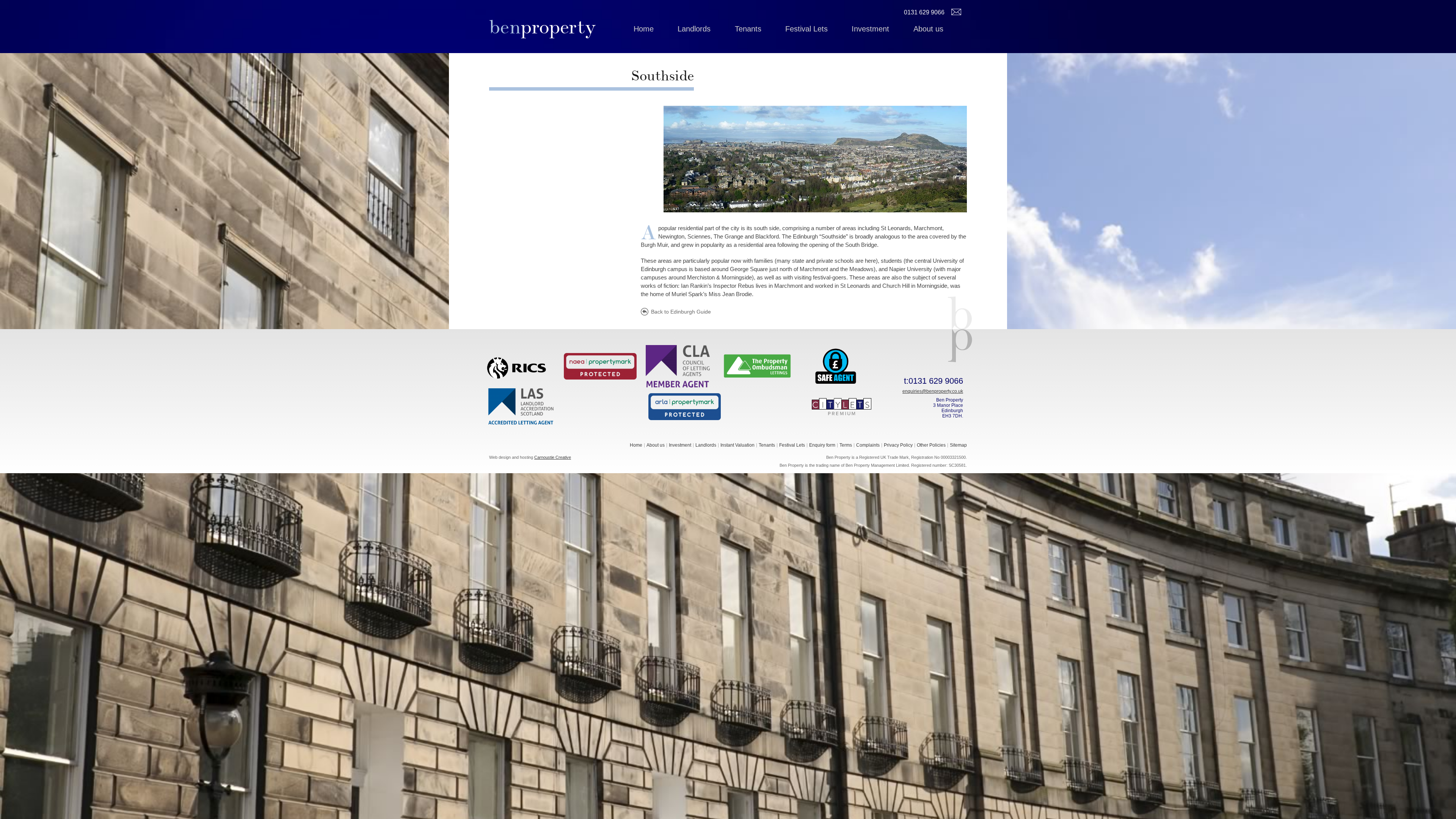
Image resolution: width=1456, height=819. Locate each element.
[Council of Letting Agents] (678, 366)
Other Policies (931, 445)
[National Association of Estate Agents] (600, 366)
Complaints (868, 445)
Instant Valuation (737, 445)
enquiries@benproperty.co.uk (932, 391)
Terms (845, 445)
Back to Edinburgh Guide (681, 312)
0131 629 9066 (924, 12)
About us (928, 29)
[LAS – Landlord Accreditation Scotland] (521, 406)
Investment (870, 29)
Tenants (748, 29)
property (542, 27)
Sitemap (958, 445)
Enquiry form (822, 445)
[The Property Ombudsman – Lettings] (757, 366)
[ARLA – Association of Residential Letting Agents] (684, 406)
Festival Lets (806, 29)
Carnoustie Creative (552, 457)
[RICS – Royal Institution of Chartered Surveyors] (521, 366)
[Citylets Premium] (841, 406)
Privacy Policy (898, 445)
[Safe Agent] (835, 366)
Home (644, 29)
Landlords (694, 29)
